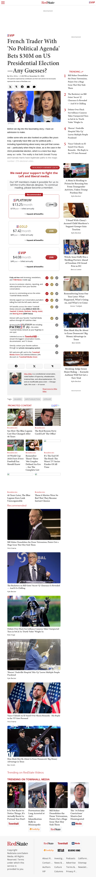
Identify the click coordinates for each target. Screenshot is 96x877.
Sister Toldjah (76, 306)
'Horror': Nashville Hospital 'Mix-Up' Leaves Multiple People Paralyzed (33, 673)
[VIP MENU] (92, 3)
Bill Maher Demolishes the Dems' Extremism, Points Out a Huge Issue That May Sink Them (33, 543)
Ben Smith (11, 765)
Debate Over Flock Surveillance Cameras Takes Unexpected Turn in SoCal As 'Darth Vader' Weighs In (33, 630)
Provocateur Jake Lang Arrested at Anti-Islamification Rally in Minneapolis (36, 817)
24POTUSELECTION (32, 399)
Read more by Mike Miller (50, 390)
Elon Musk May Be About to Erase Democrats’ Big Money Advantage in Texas (32, 760)
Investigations (59, 858)
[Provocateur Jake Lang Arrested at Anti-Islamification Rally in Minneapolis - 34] (37, 795)
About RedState (47, 858)
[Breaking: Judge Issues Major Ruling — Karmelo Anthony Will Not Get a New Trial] (76, 358)
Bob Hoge (11, 635)
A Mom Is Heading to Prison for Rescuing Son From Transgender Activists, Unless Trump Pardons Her (76, 186)
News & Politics (59, 862)
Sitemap (82, 862)
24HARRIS (18, 399)
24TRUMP (47, 399)
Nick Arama (11, 548)
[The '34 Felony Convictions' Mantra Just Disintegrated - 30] (79, 795)
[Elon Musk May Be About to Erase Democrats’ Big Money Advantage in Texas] (34, 741)
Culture (58, 867)
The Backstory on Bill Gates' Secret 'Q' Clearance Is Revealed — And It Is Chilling (33, 587)
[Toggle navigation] (3, 3)
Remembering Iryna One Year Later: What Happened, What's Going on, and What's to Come (76, 298)
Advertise (71, 862)
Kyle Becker (11, 592)
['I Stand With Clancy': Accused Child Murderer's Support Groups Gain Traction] (76, 210)
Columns (58, 871)
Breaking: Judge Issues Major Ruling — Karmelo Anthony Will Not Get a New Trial (76, 373)
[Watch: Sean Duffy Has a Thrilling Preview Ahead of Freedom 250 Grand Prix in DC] (76, 246)
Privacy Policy (71, 871)
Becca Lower (76, 269)
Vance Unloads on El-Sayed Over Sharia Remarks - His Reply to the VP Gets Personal (33, 717)
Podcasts (70, 858)
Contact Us (47, 862)
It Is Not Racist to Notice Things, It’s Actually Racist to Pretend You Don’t (16, 815)
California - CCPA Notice (83, 858)
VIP (44, 871)
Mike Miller (14, 76)
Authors (46, 867)
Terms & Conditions (71, 867)
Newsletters (83, 867)
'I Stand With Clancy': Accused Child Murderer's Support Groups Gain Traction (76, 225)
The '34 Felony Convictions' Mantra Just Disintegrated (77, 815)
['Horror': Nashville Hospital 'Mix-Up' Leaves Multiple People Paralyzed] (34, 654)
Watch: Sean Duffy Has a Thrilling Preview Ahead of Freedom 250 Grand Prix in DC (76, 261)
